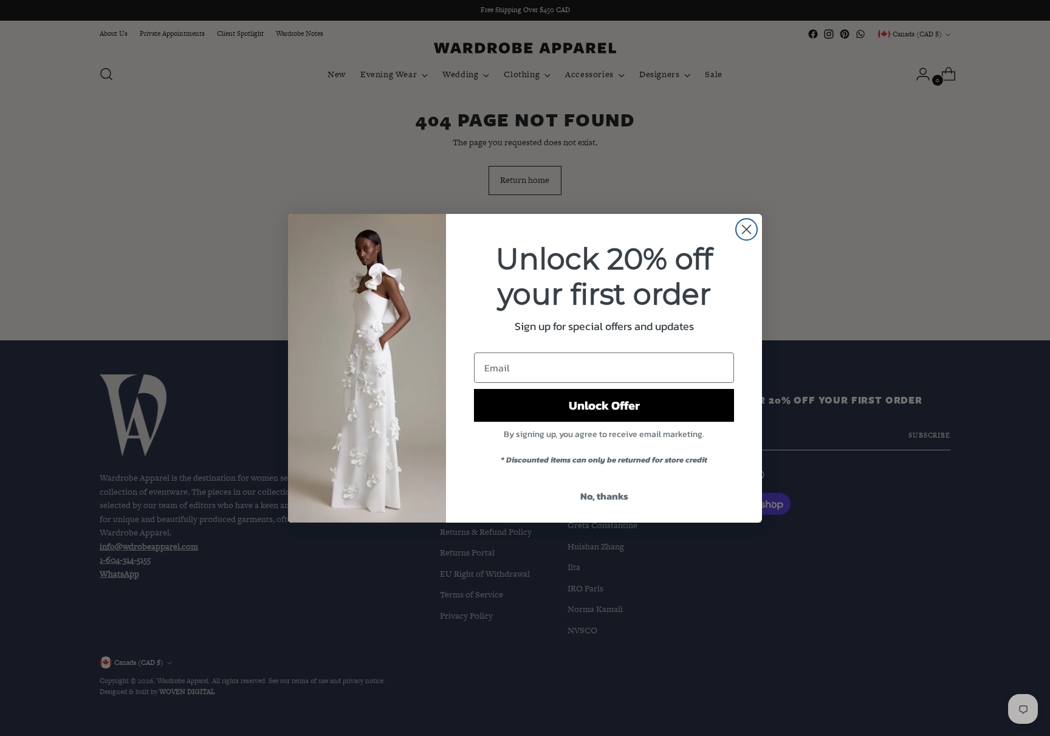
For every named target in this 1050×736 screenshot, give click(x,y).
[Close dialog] (746, 229)
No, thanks (604, 496)
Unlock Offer (604, 405)
